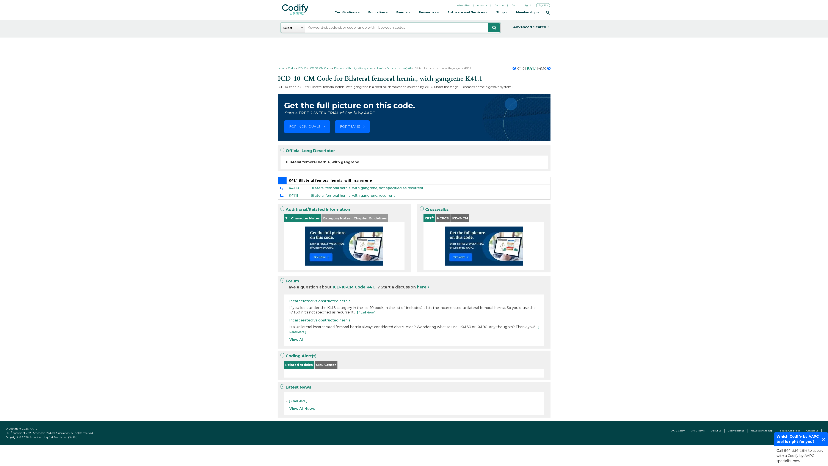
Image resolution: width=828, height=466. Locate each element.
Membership (526, 12)
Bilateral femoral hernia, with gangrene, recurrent (352, 196)
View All (296, 340)
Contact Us (812, 430)
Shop (501, 12)
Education (377, 12)
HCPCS (443, 218)
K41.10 (294, 188)
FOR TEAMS (350, 126)
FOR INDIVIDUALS (304, 126)
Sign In (528, 5)
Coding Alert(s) (301, 356)
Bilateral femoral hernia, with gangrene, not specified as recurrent (366, 188)
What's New (463, 5)
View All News (302, 409)
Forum (292, 281)
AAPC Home (698, 430)
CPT (429, 218)
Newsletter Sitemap (762, 430)
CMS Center (326, 365)
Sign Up (543, 5)
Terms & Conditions (789, 430)
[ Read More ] (366, 312)
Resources (428, 12)
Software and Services (466, 12)
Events (402, 12)
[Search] (548, 12)
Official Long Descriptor (310, 150)
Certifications (346, 12)
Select (287, 28)
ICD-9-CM (460, 218)
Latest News (298, 387)
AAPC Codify (678, 430)
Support (499, 5)
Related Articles (299, 365)
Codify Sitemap (736, 430)
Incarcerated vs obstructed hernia (320, 301)
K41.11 (293, 196)
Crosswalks (436, 209)
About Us (482, 5)
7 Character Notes (302, 218)
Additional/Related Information (318, 209)
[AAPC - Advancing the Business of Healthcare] (295, 9)
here (422, 287)
